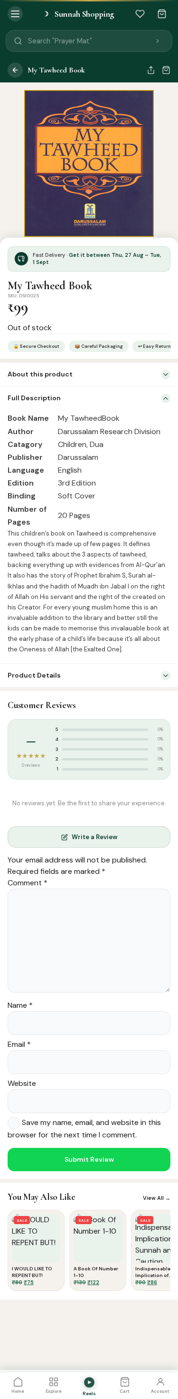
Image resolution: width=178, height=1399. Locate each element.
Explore (54, 1391)
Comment (27, 883)
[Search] (157, 41)
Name (20, 1005)
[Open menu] (15, 13)
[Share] (151, 70)
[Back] (15, 70)
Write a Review (94, 837)
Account (160, 1391)
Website (22, 1083)
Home (17, 1391)
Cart (125, 1391)
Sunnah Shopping (78, 14)
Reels (89, 1393)
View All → (156, 1198)
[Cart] (161, 13)
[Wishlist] (140, 13)
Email (19, 1044)
